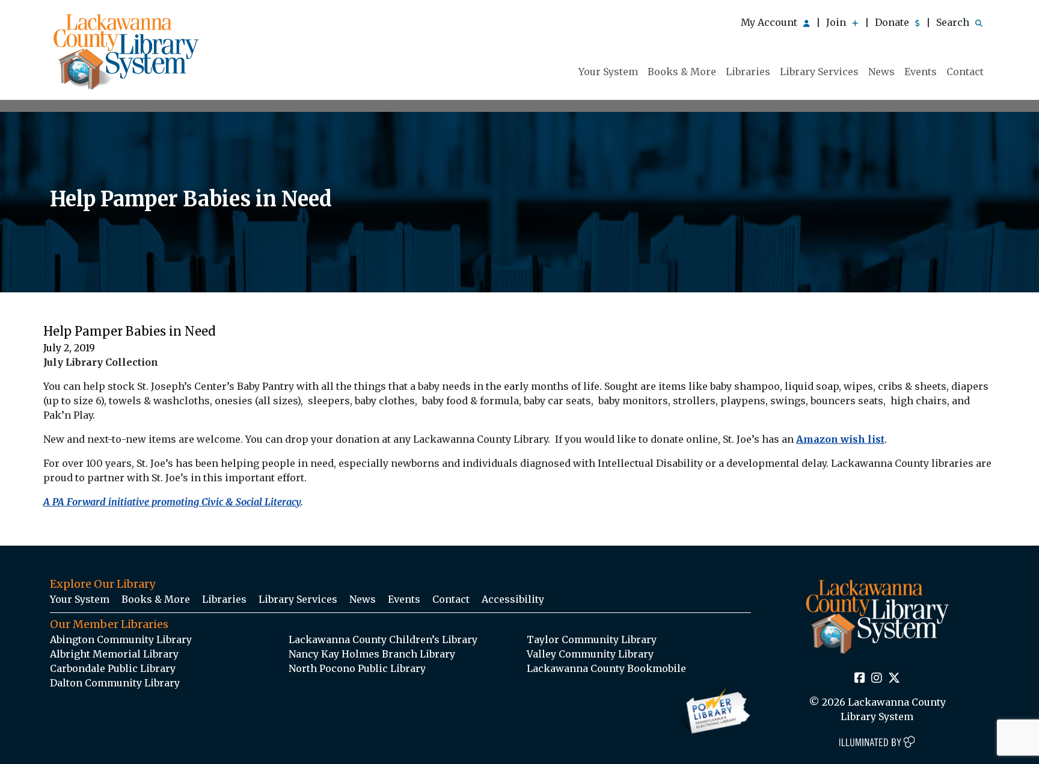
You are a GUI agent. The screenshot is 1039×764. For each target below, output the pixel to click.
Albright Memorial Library (114, 654)
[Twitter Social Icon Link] (894, 678)
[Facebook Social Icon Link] (859, 678)
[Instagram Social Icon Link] (876, 678)
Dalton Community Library (115, 683)
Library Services (819, 72)
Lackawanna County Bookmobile (606, 668)
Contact (965, 72)
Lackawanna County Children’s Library (383, 639)
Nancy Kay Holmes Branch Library (372, 654)
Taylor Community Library (592, 639)
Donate (893, 22)
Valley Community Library (590, 654)
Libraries (748, 72)
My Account (770, 22)
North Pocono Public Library (357, 668)
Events (920, 72)
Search (954, 22)
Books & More (682, 72)
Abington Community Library (121, 639)
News (881, 72)
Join (837, 22)
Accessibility (513, 599)
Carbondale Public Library (113, 668)
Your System (608, 72)
